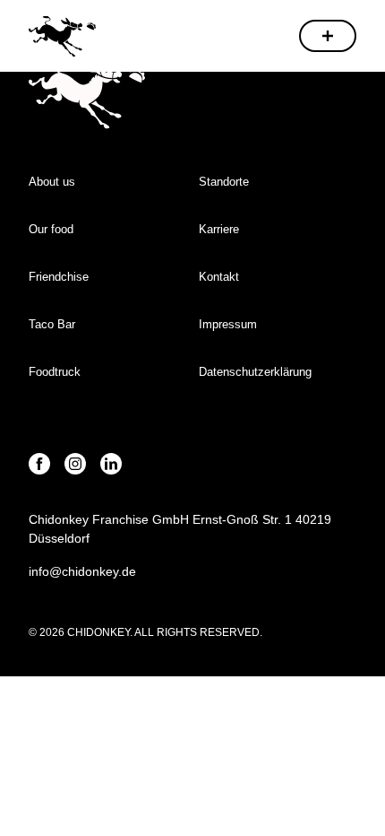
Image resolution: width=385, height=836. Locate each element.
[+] (327, 36)
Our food (51, 229)
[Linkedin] (111, 464)
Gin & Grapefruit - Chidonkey (62, 35)
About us (52, 181)
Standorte (224, 181)
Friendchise (59, 276)
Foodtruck (55, 372)
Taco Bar (52, 324)
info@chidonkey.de (82, 571)
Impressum (230, 324)
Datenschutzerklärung (255, 372)
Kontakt (219, 276)
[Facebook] (39, 464)
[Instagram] (75, 464)
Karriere (219, 229)
